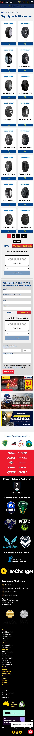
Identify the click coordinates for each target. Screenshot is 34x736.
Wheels (4, 643)
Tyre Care (5, 638)
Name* (5, 289)
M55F (25, 40)
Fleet (3, 676)
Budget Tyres (5, 695)
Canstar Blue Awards (8, 693)
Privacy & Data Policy (12, 728)
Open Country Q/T (9, 227)
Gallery (4, 680)
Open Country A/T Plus (9, 120)
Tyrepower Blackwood (18, 6)
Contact (4, 669)
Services (5, 649)
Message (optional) (8, 353)
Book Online (6, 671)
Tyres (4, 630)
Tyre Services (5, 660)
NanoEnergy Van (8, 93)
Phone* (12, 295)
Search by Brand (6, 636)
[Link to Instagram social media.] (17, 732)
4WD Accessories (7, 652)
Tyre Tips (4, 641)
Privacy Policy (6, 367)
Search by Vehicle (7, 632)
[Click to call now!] (19, 2)
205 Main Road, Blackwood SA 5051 (17, 588)
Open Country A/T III (25, 93)
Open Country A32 (9, 147)
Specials (5, 667)
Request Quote (8, 371)
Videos (4, 682)
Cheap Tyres (5, 697)
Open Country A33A (25, 147)
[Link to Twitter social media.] (20, 732)
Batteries (4, 654)
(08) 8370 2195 (10, 592)
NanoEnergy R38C (25, 66)
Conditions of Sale (22, 728)
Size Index (5, 691)
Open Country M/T (25, 200)
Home (5, 12)
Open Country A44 (25, 174)
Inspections (5, 656)
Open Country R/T (25, 227)
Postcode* (5, 306)
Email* (4, 300)
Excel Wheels (6, 673)
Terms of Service (17, 367)
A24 (9, 40)
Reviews (5, 685)
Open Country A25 (25, 119)
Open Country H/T (9, 200)
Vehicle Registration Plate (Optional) (10, 347)
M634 (8, 66)
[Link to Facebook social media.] (13, 732)
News (4, 678)
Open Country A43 (9, 174)
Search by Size (6, 634)
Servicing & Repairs (7, 658)
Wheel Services (6, 662)
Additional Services (7, 665)
